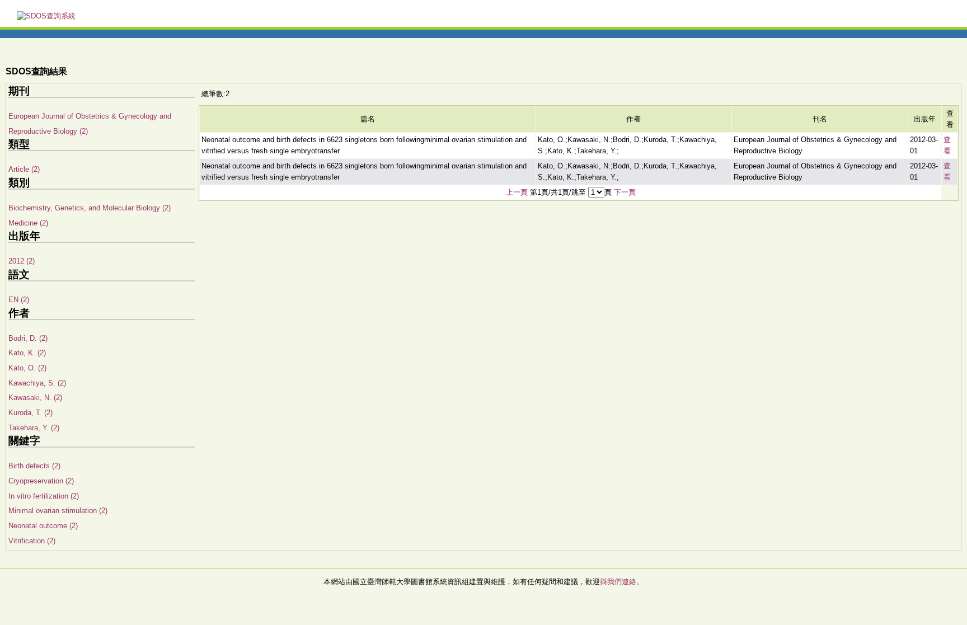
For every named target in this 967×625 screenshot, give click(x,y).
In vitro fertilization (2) (43, 496)
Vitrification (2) (31, 541)
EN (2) (18, 299)
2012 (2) (21, 261)
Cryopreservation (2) (41, 481)
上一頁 (517, 192)
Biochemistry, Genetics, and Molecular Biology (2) (89, 208)
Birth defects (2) (34, 466)
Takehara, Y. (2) (33, 428)
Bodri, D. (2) (28, 338)
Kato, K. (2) (27, 353)
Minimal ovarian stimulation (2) (57, 510)
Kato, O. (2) (27, 368)
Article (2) (24, 169)
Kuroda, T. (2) (30, 412)
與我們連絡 (618, 581)
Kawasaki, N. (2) (35, 397)
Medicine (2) (28, 223)
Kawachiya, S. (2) (37, 383)
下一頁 (625, 192)
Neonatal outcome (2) (43, 525)
